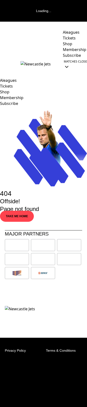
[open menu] (3, 64)
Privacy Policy (15, 350)
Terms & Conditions (61, 350)
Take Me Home (17, 216)
